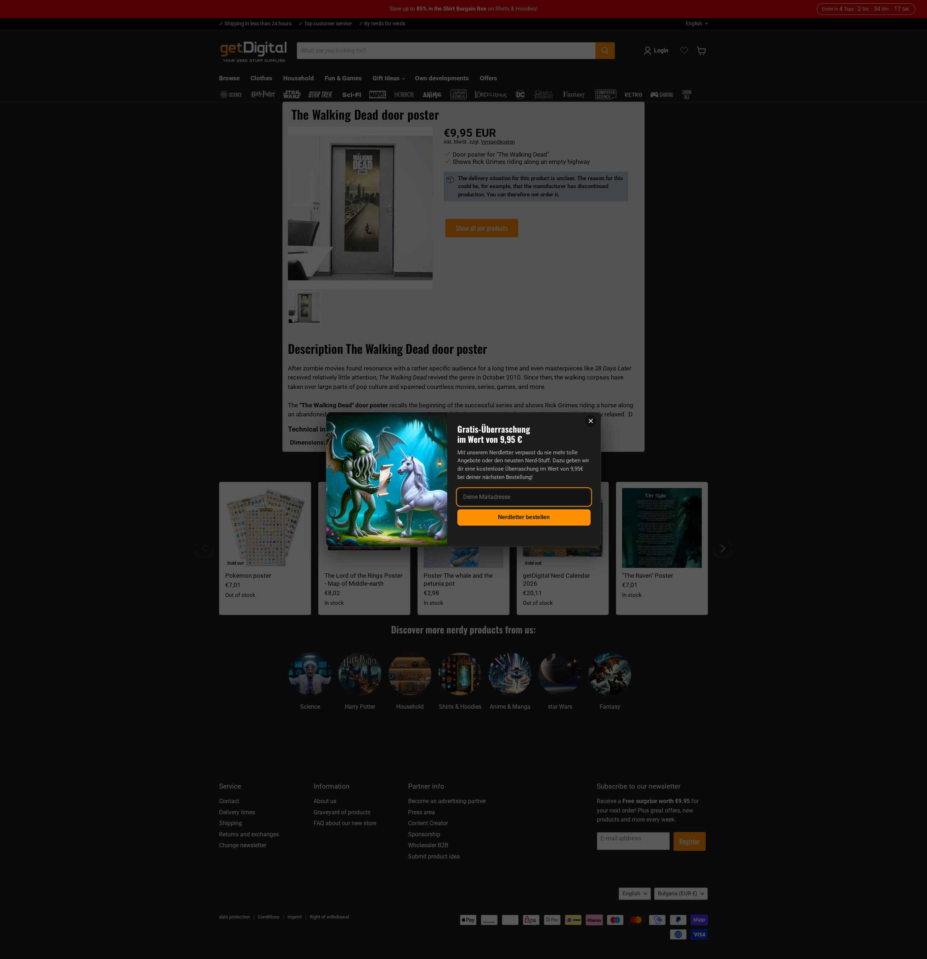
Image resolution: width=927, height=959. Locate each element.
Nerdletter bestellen (524, 517)
